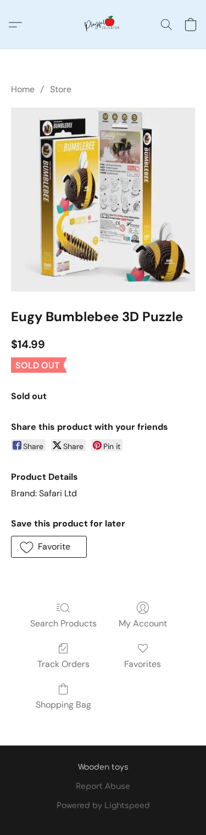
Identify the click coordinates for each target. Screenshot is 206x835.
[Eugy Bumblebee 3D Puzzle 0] (103, 200)
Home (23, 89)
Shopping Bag (63, 704)
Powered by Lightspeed (103, 806)
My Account (143, 623)
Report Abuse (103, 786)
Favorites (142, 664)
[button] (103, 24)
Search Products (63, 623)
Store (60, 89)
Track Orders (63, 664)
